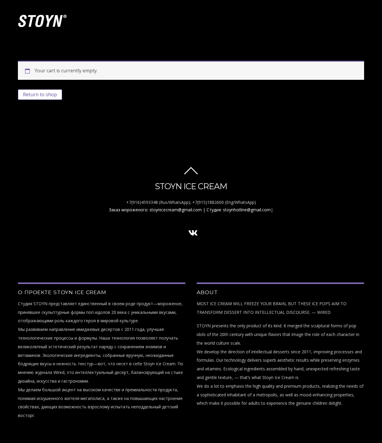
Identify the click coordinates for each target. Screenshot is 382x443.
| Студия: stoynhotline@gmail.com (237, 210)
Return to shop (40, 94)
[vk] (193, 233)
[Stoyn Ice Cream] (42, 25)
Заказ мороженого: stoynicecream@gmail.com (155, 210)
